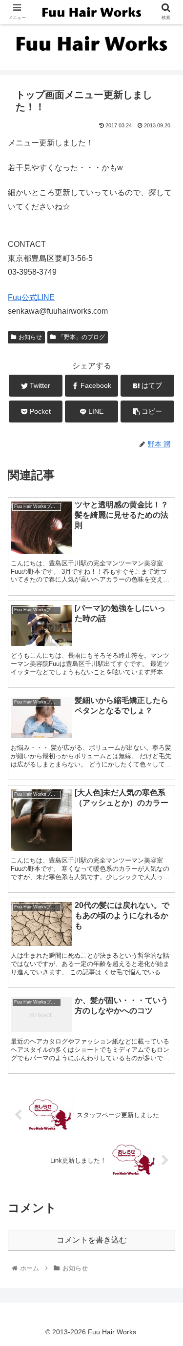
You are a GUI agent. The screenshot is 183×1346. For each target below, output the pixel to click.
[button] (163, 992)
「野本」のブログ (81, 337)
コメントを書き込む (92, 1240)
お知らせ (30, 337)
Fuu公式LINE (31, 297)
